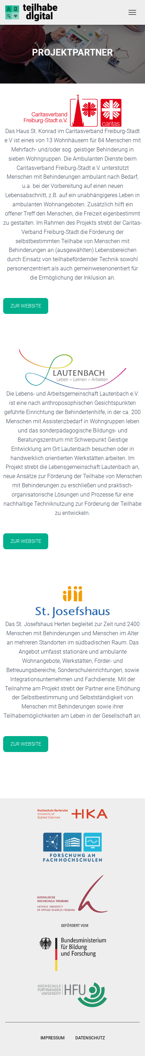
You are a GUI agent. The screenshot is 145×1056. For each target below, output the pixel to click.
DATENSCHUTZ (90, 1037)
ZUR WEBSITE (26, 306)
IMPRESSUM (52, 1037)
